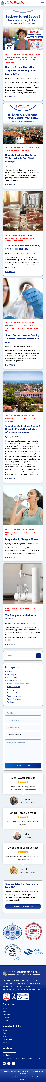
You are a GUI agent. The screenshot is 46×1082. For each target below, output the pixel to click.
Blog (4, 1036)
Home (5, 1008)
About (5, 1011)
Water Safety (10, 328)
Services (6, 1017)
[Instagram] (13, 1063)
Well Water (10, 421)
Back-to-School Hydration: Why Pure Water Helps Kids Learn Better (20, 70)
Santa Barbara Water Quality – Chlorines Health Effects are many (22, 338)
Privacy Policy (36, 1077)
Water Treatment (12, 535)
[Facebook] (4, 1063)
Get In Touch (8, 1042)
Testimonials (8, 1039)
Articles (8, 54)
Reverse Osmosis (14, 680)
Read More (10, 97)
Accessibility (9, 1077)
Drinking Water (20, 54)
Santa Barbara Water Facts (18, 57)
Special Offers (8, 1020)
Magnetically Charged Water (21, 539)
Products (6, 1014)
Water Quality (22, 60)
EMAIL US (6, 1055)
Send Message (23, 765)
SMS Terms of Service (22, 1077)
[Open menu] (42, 3)
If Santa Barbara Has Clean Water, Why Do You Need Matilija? (20, 158)
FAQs (5, 1030)
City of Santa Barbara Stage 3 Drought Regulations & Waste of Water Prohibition (22, 429)
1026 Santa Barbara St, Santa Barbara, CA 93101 (22, 1058)
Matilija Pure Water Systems (16, 78)
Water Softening (20, 241)
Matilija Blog (34, 54)
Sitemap (23, 1079)
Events (5, 1033)
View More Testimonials (23, 906)
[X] (9, 1063)
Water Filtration (13, 687)
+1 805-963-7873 (9, 1052)
